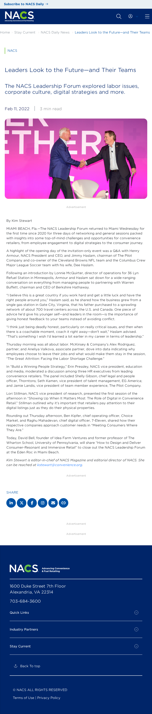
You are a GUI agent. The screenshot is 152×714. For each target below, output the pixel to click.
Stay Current (24, 32)
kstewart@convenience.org (59, 465)
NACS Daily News (55, 32)
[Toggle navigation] (119, 16)
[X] (21, 503)
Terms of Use (23, 698)
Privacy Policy (48, 698)
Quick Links (19, 612)
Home (5, 32)
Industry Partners (24, 629)
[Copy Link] (63, 503)
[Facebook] (32, 503)
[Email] (53, 503)
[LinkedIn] (11, 503)
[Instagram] (42, 503)
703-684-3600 (25, 601)
